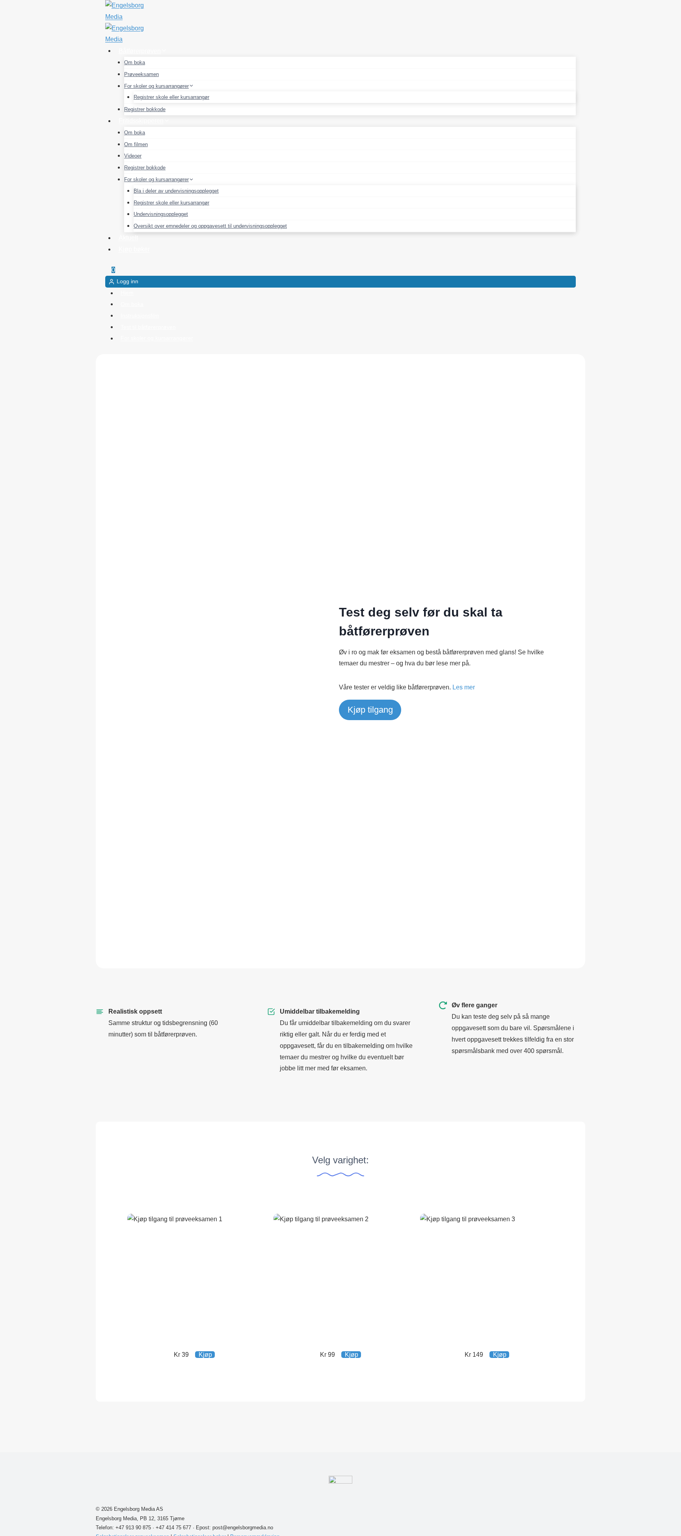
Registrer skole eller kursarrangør (171, 97)
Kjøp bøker (134, 249)
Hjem (127, 293)
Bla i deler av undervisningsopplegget (176, 191)
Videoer (132, 156)
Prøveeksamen (141, 74)
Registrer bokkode (145, 109)
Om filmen (136, 144)
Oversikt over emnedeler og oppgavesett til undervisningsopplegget (210, 226)
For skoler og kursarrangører (157, 338)
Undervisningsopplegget (161, 214)
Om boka (134, 62)
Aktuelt (128, 237)
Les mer (463, 687)
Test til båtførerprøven (148, 327)
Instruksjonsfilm (140, 315)
